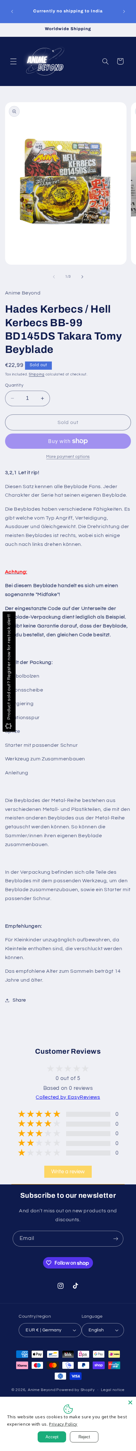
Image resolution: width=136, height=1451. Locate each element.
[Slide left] (54, 277)
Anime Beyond (42, 1390)
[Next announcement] (124, 11)
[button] (13, 61)
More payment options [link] (68, 457)
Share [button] (19, 1000)
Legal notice (113, 1390)
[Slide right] (82, 277)
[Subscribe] (115, 1238)
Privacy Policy (63, 1424)
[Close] (130, 1402)
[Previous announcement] (12, 11)
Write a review (68, 1172)
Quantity (14, 385)
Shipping (37, 374)
